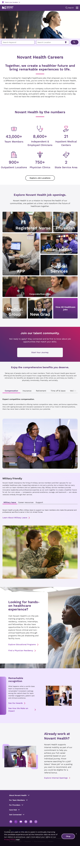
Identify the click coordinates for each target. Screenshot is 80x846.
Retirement (41, 391)
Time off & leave (58, 391)
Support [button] (39, 502)
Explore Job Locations (40, 178)
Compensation (11, 391)
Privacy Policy (9, 839)
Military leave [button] (10, 502)
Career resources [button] (26, 502)
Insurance (27, 391)
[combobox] (18, 42)
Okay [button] (68, 836)
